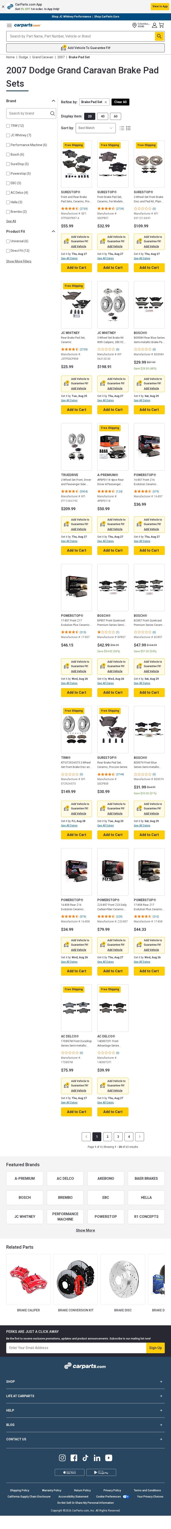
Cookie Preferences (108, 1496)
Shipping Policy (19, 1490)
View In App (160, 6)
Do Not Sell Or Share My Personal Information (85, 1502)
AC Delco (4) (19, 192)
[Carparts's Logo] (27, 25)
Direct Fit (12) (20, 250)
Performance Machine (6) (29, 145)
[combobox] (96, 128)
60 (115, 116)
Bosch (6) (17, 154)
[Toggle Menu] (9, 25)
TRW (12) (17, 125)
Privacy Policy (112, 1490)
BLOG (10, 1425)
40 (102, 116)
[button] (85, 6)
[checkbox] (8, 126)
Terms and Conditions (147, 1490)
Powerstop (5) (21, 173)
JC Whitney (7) (21, 135)
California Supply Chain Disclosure (29, 1496)
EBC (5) (16, 183)
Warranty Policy (51, 1490)
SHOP (10, 1381)
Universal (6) (19, 241)
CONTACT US (16, 1439)
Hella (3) (16, 202)
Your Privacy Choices (150, 1496)
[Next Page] (139, 1136)
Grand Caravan (42, 57)
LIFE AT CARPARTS (20, 1396)
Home (10, 57)
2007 (61, 57)
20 (90, 116)
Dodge (23, 57)
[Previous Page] (86, 1136)
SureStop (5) (20, 164)
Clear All (120, 102)
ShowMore (85, 1230)
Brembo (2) (19, 211)
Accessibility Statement (73, 1496)
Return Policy (82, 1490)
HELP (10, 1410)
